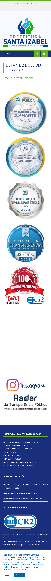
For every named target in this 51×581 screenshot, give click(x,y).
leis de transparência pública (15, 544)
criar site (20, 534)
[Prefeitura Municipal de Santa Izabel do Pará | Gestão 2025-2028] (25, 31)
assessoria (22, 538)
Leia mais (25, 567)
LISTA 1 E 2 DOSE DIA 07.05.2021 (18, 78)
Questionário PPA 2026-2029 (15, 498)
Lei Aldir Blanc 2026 (24, 6)
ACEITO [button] (19, 574)
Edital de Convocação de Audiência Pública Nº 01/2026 (25, 484)
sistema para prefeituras (37, 534)
